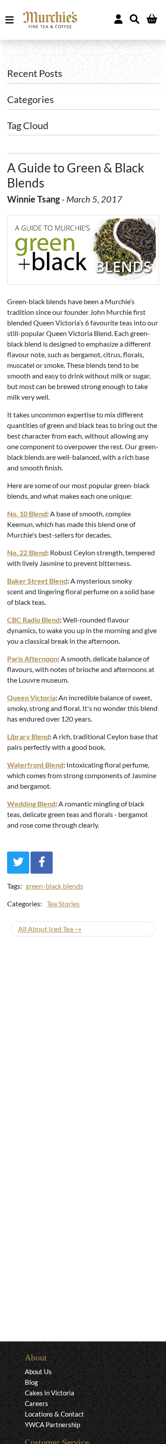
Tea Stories (63, 903)
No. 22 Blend (27, 552)
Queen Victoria (31, 697)
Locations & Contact (54, 1414)
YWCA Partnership (52, 1425)
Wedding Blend (31, 803)
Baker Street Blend (37, 581)
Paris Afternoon (32, 658)
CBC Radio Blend (33, 619)
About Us (38, 1371)
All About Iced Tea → (49, 928)
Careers (36, 1403)
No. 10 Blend (27, 513)
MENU (11, 20)
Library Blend (28, 736)
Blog (31, 1382)
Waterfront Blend (35, 764)
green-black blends (54, 886)
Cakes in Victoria (49, 1393)
